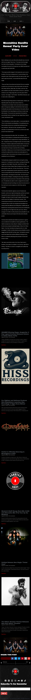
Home (8, 21)
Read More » (3, 345)
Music (25, 55)
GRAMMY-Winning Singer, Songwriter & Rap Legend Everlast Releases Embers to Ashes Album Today (15, 334)
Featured (21, 55)
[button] (12, 658)
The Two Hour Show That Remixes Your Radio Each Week (15, 15)
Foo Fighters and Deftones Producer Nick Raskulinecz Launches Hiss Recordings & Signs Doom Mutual (14, 402)
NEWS (15, 21)
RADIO (21, 21)
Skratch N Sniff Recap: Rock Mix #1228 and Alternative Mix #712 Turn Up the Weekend (15, 512)
